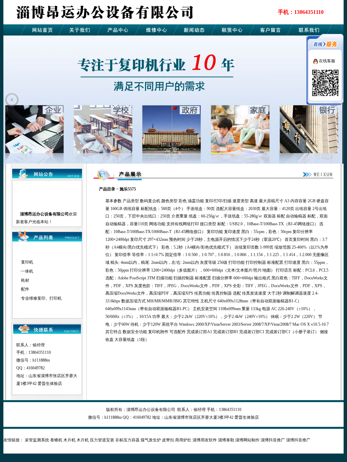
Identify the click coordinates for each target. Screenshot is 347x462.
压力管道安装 (102, 440)
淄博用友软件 (204, 440)
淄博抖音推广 (273, 440)
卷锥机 (56, 440)
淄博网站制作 (247, 440)
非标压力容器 (127, 440)
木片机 (69, 440)
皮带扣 (168, 440)
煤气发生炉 (151, 440)
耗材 (25, 280)
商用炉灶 (183, 440)
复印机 (27, 262)
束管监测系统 (37, 440)
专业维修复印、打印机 (41, 298)
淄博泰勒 (226, 440)
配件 (25, 289)
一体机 (27, 271)
